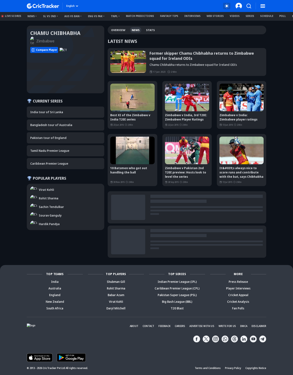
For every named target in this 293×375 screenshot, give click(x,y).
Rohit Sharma (116, 288)
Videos (235, 16)
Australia (54, 288)
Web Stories (215, 16)
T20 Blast (177, 308)
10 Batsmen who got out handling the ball (128, 170)
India (55, 282)
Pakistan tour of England (48, 138)
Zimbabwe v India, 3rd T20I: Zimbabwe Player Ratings (186, 117)
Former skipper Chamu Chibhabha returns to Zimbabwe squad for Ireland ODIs (202, 56)
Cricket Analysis (238, 302)
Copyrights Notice (255, 368)
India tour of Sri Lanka (46, 112)
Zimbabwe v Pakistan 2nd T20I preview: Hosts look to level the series (185, 172)
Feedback (165, 326)
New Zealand (55, 302)
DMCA (243, 326)
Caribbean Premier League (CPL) (177, 288)
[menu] (262, 6)
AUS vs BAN (72, 16)
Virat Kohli (116, 302)
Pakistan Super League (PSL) (177, 295)
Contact (148, 326)
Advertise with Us (201, 326)
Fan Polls (238, 308)
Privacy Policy (233, 368)
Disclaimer (259, 326)
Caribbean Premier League (49, 163)
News (31, 16)
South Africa (54, 308)
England (54, 295)
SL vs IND (49, 16)
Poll (282, 16)
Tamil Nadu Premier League (49, 151)
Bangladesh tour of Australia (51, 125)
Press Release (238, 282)
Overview (118, 30)
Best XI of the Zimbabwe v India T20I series (130, 117)
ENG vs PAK (95, 16)
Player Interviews (238, 288)
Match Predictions (140, 16)
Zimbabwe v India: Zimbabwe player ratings (238, 117)
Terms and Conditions (208, 368)
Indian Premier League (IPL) (177, 282)
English (70, 6)
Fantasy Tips (169, 16)
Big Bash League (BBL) (177, 302)
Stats (150, 30)
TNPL (114, 16)
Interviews (192, 16)
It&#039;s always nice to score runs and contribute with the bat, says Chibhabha (241, 172)
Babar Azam (116, 295)
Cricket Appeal (238, 295)
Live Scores (13, 16)
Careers (180, 326)
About (134, 326)
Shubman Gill (116, 282)
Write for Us (227, 326)
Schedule (266, 16)
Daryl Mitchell (115, 308)
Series (250, 16)
